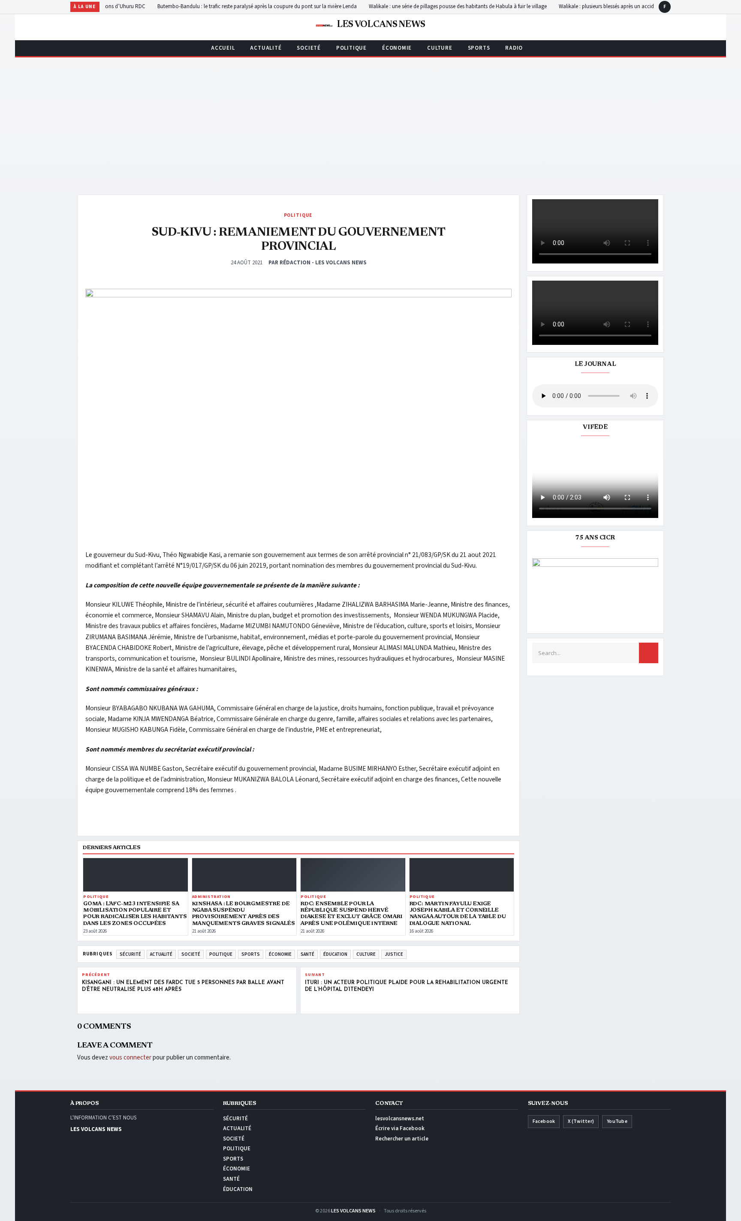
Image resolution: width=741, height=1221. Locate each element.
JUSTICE (394, 954)
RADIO (514, 48)
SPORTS (479, 48)
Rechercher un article (401, 1139)
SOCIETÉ (308, 48)
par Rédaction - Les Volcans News (317, 262)
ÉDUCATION (335, 954)
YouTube (617, 1121)
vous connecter (130, 1057)
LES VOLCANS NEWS (353, 1211)
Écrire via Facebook (400, 1128)
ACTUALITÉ (265, 48)
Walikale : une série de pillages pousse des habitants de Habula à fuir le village (470, 6)
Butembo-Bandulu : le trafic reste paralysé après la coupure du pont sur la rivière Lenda (269, 6)
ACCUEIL (223, 48)
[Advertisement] (370, 122)
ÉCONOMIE (397, 48)
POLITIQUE (351, 48)
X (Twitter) (581, 1121)
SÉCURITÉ (130, 954)
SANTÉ (307, 954)
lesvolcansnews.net (399, 1118)
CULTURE (439, 48)
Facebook (544, 1121)
